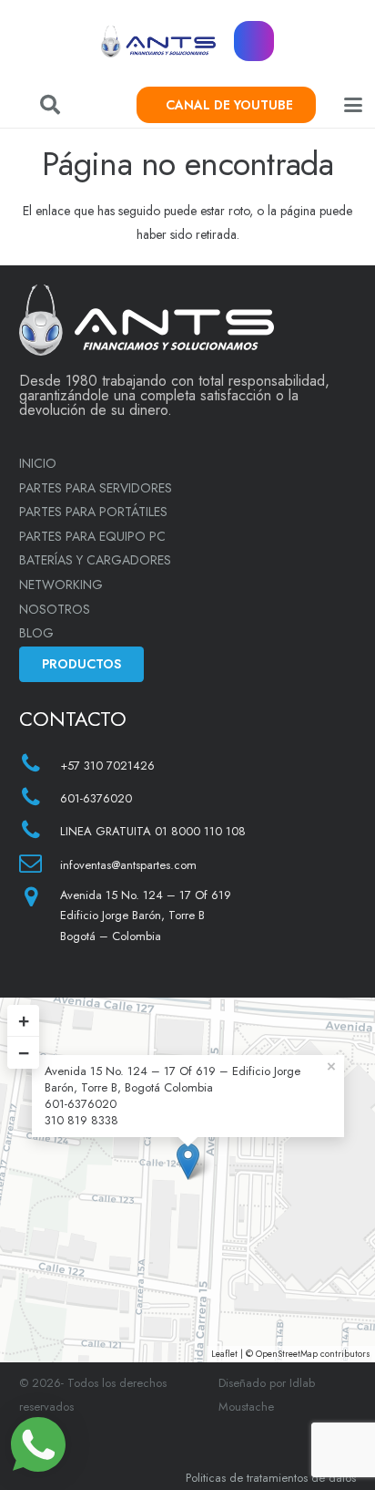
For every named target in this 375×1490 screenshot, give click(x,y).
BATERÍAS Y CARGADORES (95, 560)
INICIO (37, 463)
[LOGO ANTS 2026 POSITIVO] (159, 41)
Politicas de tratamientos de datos (271, 1477)
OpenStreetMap (287, 1354)
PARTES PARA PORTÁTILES (93, 511)
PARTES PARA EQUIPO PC (92, 536)
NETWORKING (61, 584)
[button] (50, 105)
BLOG (36, 633)
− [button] (23, 1052)
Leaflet (224, 1354)
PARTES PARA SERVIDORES (95, 488)
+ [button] (23, 1020)
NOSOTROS (54, 609)
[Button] (254, 41)
